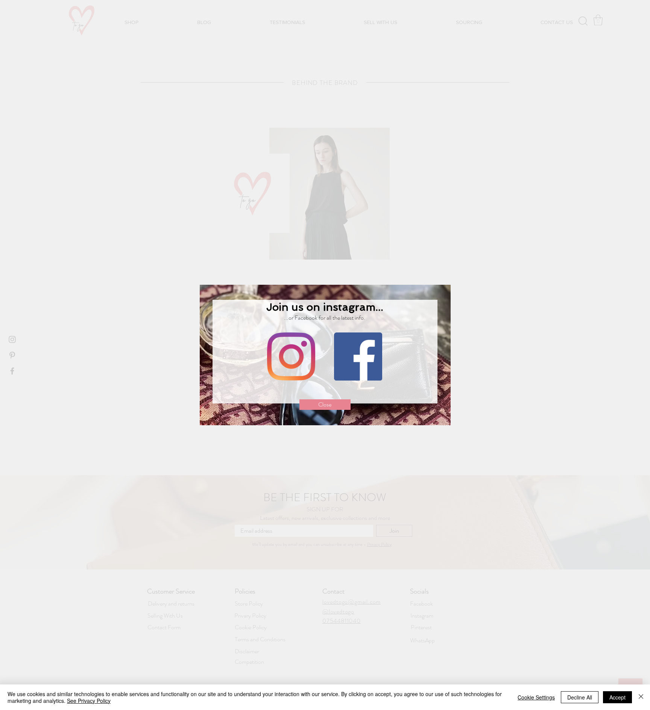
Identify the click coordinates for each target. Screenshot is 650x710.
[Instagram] (291, 356)
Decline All (579, 697)
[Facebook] (358, 356)
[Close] (640, 697)
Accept (617, 697)
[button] (325, 404)
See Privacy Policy (89, 700)
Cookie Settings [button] (536, 697)
